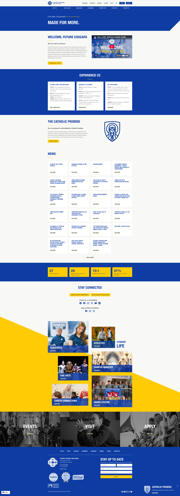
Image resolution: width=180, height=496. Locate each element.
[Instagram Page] (127, 492)
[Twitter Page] (129, 492)
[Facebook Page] (124, 492)
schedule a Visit (55, 63)
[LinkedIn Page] (122, 492)
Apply (129, 3)
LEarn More (53, 141)
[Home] (56, 3)
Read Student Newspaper (80, 294)
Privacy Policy (63, 468)
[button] (67, 8)
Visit (122, 3)
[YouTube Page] (131, 492)
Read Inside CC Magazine (101, 294)
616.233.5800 (64, 464)
